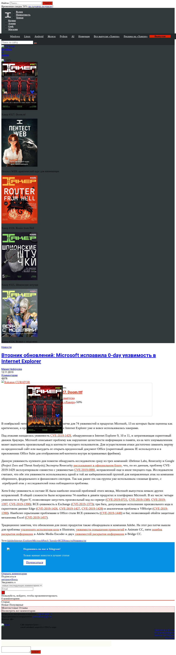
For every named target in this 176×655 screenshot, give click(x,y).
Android (39, 36)
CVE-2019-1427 (69, 508)
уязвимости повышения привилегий (100, 529)
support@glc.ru (45, 613)
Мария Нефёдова (11, 369)
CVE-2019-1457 (36, 517)
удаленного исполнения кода (40, 529)
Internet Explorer (23, 540)
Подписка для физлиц (164, 630)
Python (63, 36)
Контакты (170, 638)
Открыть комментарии (14, 573)
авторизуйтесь (9, 579)
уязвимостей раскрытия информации (99, 534)
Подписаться (34, 562)
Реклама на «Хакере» (136, 36)
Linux (27, 36)
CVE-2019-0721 (117, 499)
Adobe (10, 540)
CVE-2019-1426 (47, 508)
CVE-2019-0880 (84, 470)
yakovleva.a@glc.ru (42, 616)
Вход (172, 4)
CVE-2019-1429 (60, 435)
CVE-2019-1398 (19, 504)
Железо (52, 36)
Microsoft (37, 540)
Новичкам (84, 36)
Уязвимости (79, 540)
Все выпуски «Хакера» (107, 36)
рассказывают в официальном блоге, (98, 465)
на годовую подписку (40, 6)
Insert (35, 652)
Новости (6, 347)
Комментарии (9, 375)
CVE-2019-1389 (139, 499)
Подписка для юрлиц (165, 632)
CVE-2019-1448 (111, 513)
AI (73, 36)
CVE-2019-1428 (92, 508)
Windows (15, 36)
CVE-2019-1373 (82, 504)
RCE (60, 540)
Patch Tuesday (50, 540)
